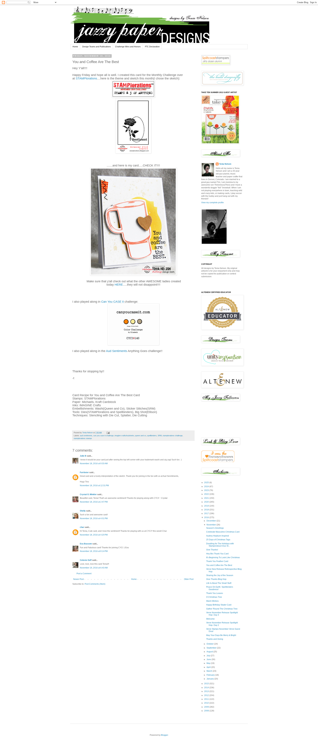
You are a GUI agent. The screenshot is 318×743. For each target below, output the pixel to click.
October (210, 644)
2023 (206, 490)
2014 (206, 687)
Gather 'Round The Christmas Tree (222, 609)
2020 (206, 502)
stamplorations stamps (83, 438)
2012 (206, 695)
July (209, 655)
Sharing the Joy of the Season (219, 575)
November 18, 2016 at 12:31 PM (94, 485)
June (209, 659)
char (82, 527)
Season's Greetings (215, 528)
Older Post (188, 579)
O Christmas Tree (214, 597)
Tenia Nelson (225, 164)
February (211, 675)
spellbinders (152, 436)
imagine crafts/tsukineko (124, 436)
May (209, 663)
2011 (206, 699)
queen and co (140, 436)
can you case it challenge (103, 436)
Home (75, 47)
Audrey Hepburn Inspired (217, 536)
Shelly (83, 511)
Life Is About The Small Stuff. (219, 583)
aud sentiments (86, 436)
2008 (206, 711)
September (212, 648)
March (210, 671)
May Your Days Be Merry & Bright (221, 635)
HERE (119, 284)
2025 (206, 482)
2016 (206, 517)
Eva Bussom (86, 544)
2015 (206, 683)
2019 (206, 506)
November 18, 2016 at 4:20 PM (94, 535)
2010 (206, 703)
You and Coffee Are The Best (219, 565)
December (211, 521)
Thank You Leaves (214, 593)
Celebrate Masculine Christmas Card (222, 532)
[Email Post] (108, 433)
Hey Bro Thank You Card (217, 554)
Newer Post (78, 579)
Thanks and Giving (214, 639)
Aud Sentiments (116, 351)
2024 (206, 486)
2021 (206, 498)
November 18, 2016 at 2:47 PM (94, 502)
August (210, 651)
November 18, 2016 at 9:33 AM (94, 463)
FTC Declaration (152, 47)
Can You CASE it (113, 301)
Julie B (83, 456)
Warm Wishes (212, 601)
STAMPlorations (86, 78)
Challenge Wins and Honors (128, 47)
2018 (206, 510)
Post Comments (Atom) (95, 584)
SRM (160, 436)
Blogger (164, 735)
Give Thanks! (212, 550)
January (210, 679)
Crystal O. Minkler (88, 494)
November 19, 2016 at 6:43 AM (94, 568)
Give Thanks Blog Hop (216, 579)
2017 (206, 513)
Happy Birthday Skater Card (218, 605)
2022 (206, 494)
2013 (206, 691)
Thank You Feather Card (217, 561)
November (211, 525)
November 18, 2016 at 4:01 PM (94, 518)
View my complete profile (212, 202)
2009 (206, 707)
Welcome (210, 619)
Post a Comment (84, 573)
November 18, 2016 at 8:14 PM (94, 551)
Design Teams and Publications (96, 47)
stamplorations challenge (173, 436)
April (209, 667)
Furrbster (84, 472)
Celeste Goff (86, 560)
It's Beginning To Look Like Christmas (223, 557)
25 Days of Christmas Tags (218, 539)
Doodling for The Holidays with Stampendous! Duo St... (220, 544)
